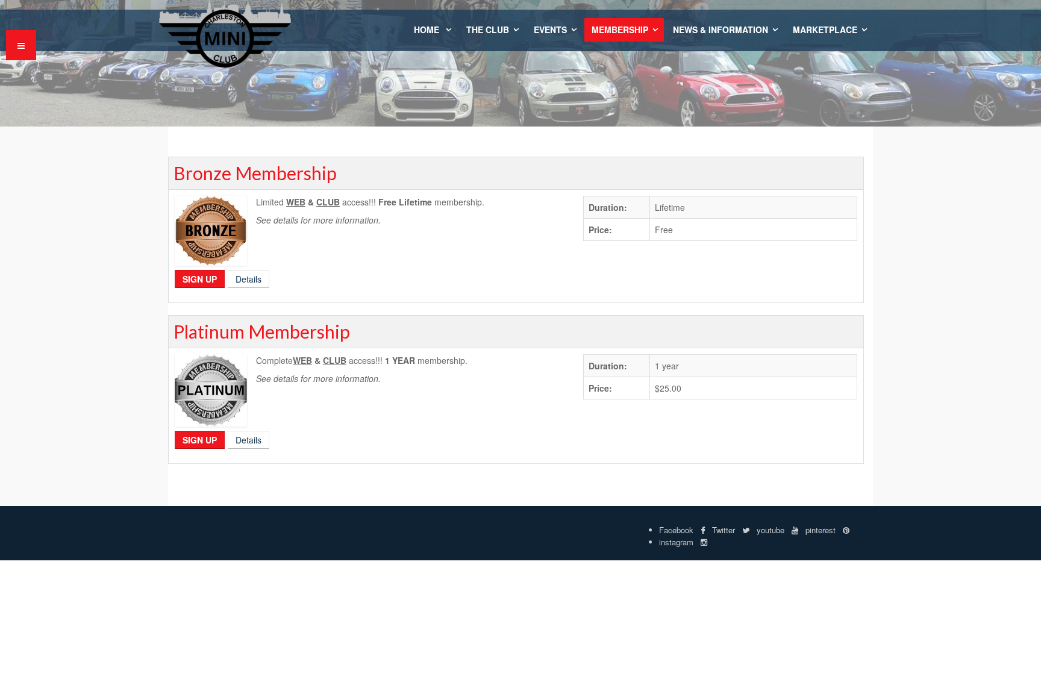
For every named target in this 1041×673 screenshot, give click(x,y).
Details (248, 279)
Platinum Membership (262, 331)
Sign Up (200, 279)
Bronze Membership (255, 173)
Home (428, 29)
